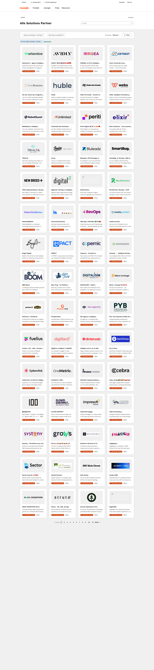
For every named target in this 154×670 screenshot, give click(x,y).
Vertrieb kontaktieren (50, 2)
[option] (32, 35)
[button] (131, 17)
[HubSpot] (24, 8)
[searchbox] (107, 23)
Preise (57, 8)
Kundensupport (37, 2)
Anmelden (122, 2)
